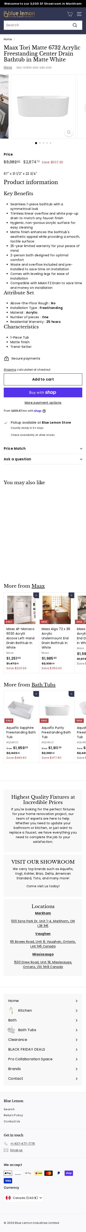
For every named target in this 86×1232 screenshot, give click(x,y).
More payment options (43, 402)
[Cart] (70, 14)
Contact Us (12, 1121)
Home (8, 39)
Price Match (15, 448)
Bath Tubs (44, 685)
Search (9, 1109)
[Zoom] (69, 132)
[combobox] (43, 25)
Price (8, 154)
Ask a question (17, 459)
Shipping (10, 369)
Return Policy (13, 1115)
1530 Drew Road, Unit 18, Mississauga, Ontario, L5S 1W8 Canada (43, 964)
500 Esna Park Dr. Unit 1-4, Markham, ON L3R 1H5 (43, 923)
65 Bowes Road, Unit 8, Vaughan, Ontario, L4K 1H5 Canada (43, 943)
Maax (8, 67)
